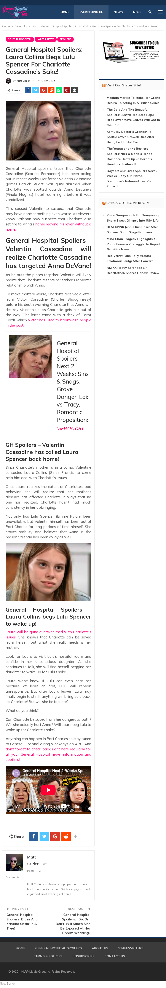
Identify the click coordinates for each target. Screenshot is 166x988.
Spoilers (65, 39)
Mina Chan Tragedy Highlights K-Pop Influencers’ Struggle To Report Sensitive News (133, 244)
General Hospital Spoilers (58, 948)
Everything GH (91, 12)
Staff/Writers (130, 948)
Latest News (45, 39)
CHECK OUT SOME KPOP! (127, 203)
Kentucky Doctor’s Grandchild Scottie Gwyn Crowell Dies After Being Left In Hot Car (130, 137)
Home (65, 12)
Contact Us (114, 956)
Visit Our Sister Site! (123, 85)
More (137, 12)
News (118, 12)
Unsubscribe (83, 956)
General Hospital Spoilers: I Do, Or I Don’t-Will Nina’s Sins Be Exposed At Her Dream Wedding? (73, 924)
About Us (100, 948)
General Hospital (20, 39)
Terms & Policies (48, 956)
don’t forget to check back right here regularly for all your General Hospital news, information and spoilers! (48, 754)
